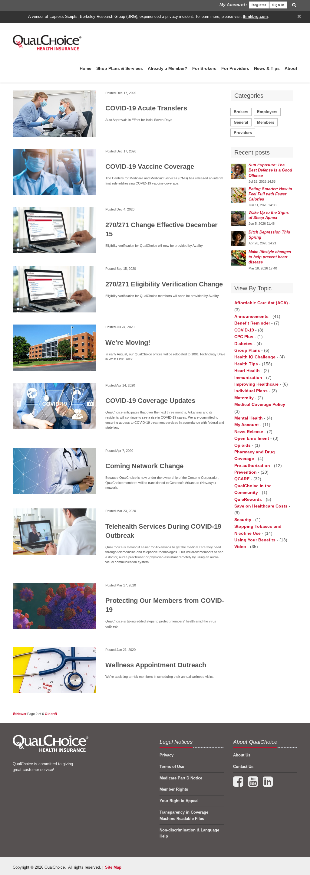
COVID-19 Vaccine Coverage (149, 166)
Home (85, 68)
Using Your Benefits (254, 539)
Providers (243, 132)
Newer (21, 714)
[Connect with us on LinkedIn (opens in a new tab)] (268, 784)
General (241, 122)
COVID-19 (244, 330)
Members (265, 122)
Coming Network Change (144, 466)
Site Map (113, 867)
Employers (267, 111)
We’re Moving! (127, 342)
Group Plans (247, 350)
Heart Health (247, 370)
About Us (241, 755)
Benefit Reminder (252, 323)
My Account (246, 424)
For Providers (235, 68)
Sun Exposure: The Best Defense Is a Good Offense (270, 170)
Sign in (278, 5)
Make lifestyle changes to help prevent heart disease (270, 257)
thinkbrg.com (255, 16)
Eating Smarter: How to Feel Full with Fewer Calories (270, 194)
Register (259, 5)
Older (49, 714)
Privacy (166, 755)
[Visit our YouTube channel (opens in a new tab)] (253, 784)
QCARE (241, 478)
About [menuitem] (291, 68)
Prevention (245, 472)
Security (242, 519)
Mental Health (248, 418)
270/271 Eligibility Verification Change (164, 284)
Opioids (242, 445)
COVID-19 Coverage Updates (150, 400)
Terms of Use (172, 766)
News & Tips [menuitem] (267, 68)
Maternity (244, 397)
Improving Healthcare (256, 384)
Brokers (241, 111)
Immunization (248, 377)
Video (240, 546)
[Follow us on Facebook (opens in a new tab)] (238, 784)
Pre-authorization (252, 465)
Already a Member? (167, 68)
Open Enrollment (251, 438)
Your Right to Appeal (179, 800)
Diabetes (243, 343)
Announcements (251, 316)
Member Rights (174, 789)
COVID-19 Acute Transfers (146, 108)
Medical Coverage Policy (259, 404)
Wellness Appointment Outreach (155, 665)
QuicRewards (248, 499)
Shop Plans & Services (119, 68)
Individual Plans (251, 390)
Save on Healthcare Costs (261, 506)
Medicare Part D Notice (181, 778)
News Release (248, 431)
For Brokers (204, 68)
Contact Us (243, 766)
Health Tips (246, 363)
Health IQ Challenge (254, 356)
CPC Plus (243, 336)
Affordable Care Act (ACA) (261, 302)
